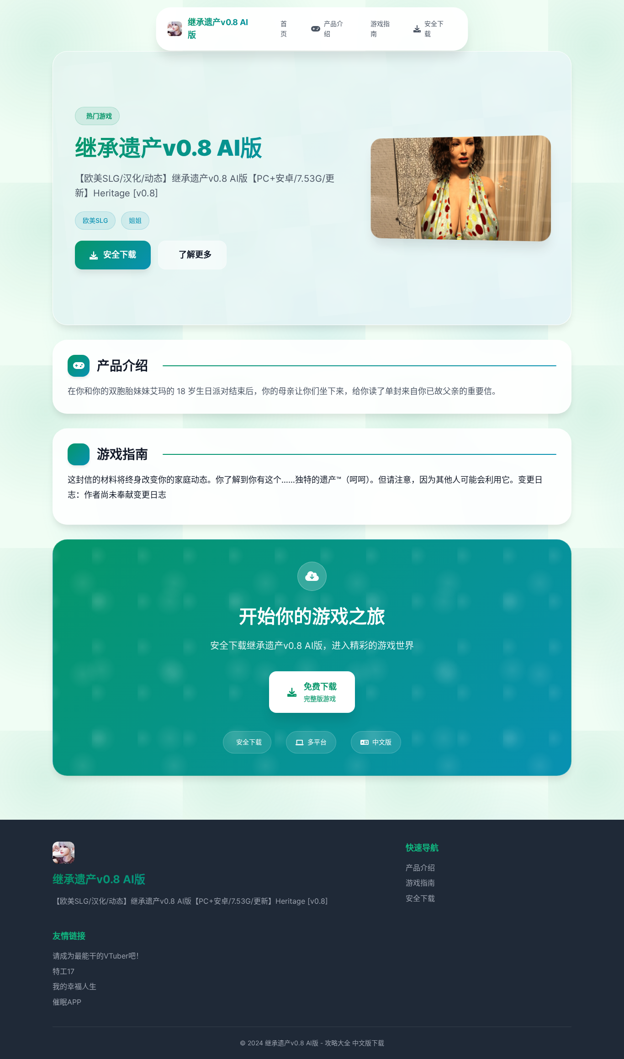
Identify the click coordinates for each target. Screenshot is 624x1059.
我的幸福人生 (74, 986)
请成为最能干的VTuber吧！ (98, 955)
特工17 (63, 971)
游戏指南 (420, 882)
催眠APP (67, 1001)
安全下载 (420, 898)
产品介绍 (420, 867)
